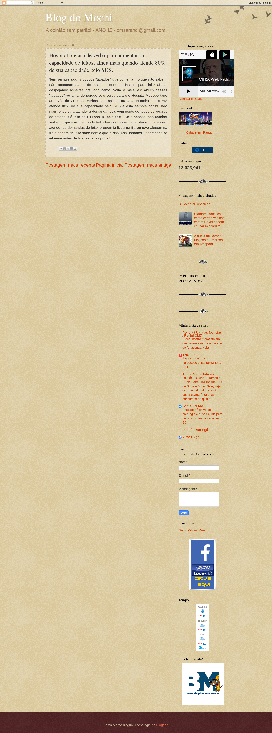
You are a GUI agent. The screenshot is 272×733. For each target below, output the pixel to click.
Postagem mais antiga (147, 165)
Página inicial (110, 165)
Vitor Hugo (190, 437)
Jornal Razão (192, 406)
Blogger (161, 725)
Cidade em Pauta (199, 132)
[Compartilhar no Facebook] (71, 149)
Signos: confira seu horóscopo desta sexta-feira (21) (201, 363)
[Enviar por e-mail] (61, 149)
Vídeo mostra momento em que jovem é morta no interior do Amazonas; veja (202, 343)
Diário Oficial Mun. (192, 530)
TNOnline (189, 355)
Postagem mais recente (70, 165)
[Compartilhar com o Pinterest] (75, 149)
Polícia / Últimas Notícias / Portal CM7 (202, 333)
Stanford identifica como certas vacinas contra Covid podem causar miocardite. (209, 220)
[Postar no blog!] (64, 149)
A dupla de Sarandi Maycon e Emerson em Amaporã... (208, 240)
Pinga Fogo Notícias (198, 374)
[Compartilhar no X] (68, 149)
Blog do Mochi (79, 17)
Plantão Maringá (195, 430)
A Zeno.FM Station (191, 99)
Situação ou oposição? (195, 204)
